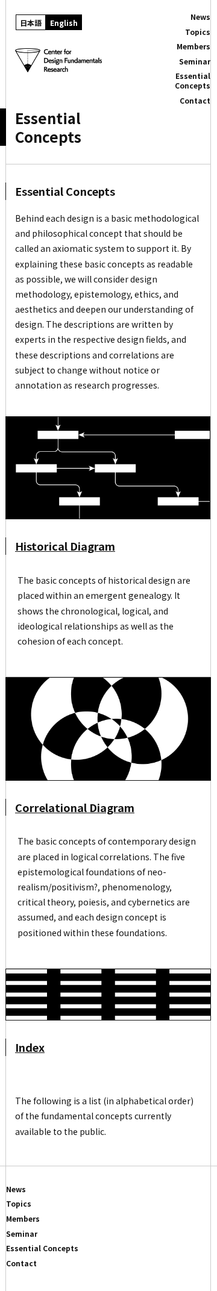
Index (30, 1047)
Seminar (194, 61)
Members (193, 46)
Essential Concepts (192, 80)
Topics (197, 32)
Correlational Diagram (74, 807)
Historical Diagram (65, 546)
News (200, 17)
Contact (195, 100)
